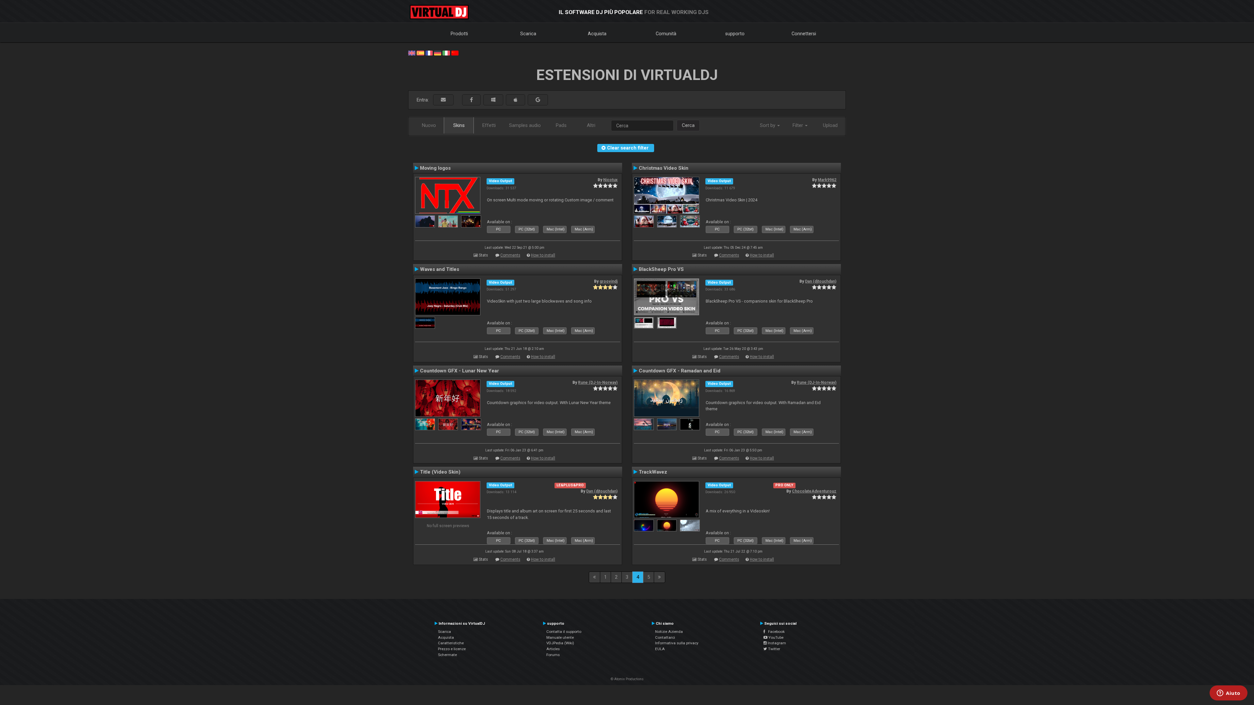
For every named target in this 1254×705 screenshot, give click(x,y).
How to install (543, 255)
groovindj (609, 281)
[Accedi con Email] (443, 100)
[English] (411, 52)
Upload (830, 125)
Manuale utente (560, 637)
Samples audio (525, 125)
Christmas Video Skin (663, 168)
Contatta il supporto (563, 631)
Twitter (773, 649)
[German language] (437, 52)
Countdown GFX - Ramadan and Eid (679, 371)
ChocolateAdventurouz (814, 491)
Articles (553, 649)
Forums (553, 654)
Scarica (528, 33)
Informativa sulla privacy (677, 643)
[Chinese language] (454, 52)
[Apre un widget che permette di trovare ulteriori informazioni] (1228, 693)
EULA (660, 649)
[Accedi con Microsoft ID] (493, 100)
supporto (735, 33)
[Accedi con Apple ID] (515, 100)
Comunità (666, 33)
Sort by (768, 125)
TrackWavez (653, 472)
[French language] (429, 52)
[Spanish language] (420, 52)
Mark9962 (827, 180)
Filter (798, 125)
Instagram (776, 643)
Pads (561, 125)
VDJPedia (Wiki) (560, 643)
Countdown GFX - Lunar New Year (459, 371)
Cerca (688, 125)
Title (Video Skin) (440, 472)
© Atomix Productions (627, 679)
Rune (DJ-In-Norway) (598, 382)
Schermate (447, 654)
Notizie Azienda (669, 631)
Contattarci (665, 637)
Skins (459, 125)
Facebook (775, 631)
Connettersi (804, 33)
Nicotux (610, 180)
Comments (510, 255)
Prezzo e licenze (452, 649)
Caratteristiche (451, 643)
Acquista (597, 33)
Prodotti (459, 33)
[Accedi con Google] (538, 100)
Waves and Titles (439, 269)
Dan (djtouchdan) (820, 281)
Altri (591, 125)
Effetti (489, 125)
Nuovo (429, 125)
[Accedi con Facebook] (471, 100)
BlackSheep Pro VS (661, 269)
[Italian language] (446, 52)
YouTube (775, 637)
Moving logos (435, 168)
